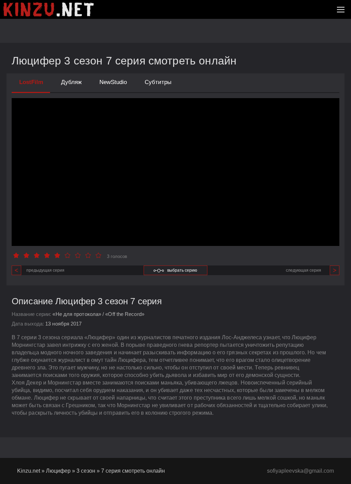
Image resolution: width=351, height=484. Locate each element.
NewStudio (113, 82)
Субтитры (158, 82)
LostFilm (31, 82)
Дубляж (71, 82)
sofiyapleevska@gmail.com (300, 471)
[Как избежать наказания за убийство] (48, 10)
